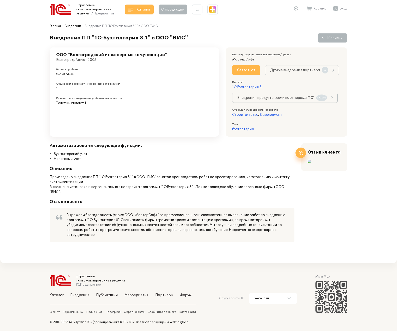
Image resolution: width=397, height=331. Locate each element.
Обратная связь (134, 312)
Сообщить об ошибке (162, 312)
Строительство (245, 115)
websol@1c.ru (179, 322)
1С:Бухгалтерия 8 (247, 87)
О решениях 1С (73, 312)
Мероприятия (136, 295)
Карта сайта (187, 312)
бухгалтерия (243, 129)
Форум (185, 295)
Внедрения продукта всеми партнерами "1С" (281, 98)
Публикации (107, 295)
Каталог (57, 295)
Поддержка (113, 312)
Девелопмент (271, 115)
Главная (55, 26)
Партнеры (164, 295)
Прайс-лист (94, 312)
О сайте (55, 312)
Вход (343, 8)
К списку (334, 38)
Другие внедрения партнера (298, 70)
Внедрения (73, 26)
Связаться (246, 70)
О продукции (172, 9)
